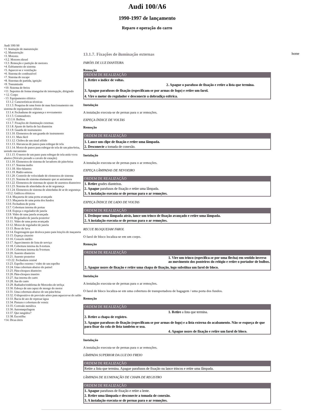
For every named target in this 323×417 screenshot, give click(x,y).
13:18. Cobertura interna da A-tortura (28, 246)
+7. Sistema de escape (17, 77)
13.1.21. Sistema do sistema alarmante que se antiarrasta (39, 179)
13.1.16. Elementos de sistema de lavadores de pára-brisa (39, 161)
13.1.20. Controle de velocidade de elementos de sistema (39, 175)
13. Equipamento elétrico (20, 98)
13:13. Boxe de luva (18, 228)
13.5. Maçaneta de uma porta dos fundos (30, 200)
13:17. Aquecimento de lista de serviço (29, 242)
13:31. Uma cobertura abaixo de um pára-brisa (33, 291)
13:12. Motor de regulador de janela (27, 225)
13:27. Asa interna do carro (22, 277)
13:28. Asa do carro (17, 281)
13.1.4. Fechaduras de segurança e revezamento (34, 112)
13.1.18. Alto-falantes (18, 168)
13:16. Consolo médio (19, 239)
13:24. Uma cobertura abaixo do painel (29, 267)
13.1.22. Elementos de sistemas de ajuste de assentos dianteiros (43, 182)
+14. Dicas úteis (13, 320)
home (295, 53)
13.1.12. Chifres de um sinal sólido (26, 140)
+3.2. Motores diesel (16, 59)
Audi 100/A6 (12, 45)
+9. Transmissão (13, 84)
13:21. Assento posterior (20, 256)
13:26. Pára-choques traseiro (23, 274)
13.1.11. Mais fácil (17, 137)
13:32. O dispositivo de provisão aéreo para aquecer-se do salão (43, 295)
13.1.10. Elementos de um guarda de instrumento (35, 133)
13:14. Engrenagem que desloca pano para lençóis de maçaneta (43, 232)
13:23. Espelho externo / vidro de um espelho (33, 263)
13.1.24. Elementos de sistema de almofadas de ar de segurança (43, 189)
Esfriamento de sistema (22, 66)
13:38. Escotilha (15, 316)
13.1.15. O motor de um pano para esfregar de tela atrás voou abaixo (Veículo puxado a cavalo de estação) (41, 156)
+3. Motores (11, 56)
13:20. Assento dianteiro (20, 253)
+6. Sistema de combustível (20, 73)
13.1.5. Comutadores (18, 115)
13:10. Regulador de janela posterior (27, 217)
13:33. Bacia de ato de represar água (27, 298)
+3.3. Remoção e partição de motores (26, 63)
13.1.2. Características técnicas (24, 101)
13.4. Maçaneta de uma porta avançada (29, 196)
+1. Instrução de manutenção (21, 49)
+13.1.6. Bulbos (15, 119)
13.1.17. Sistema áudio (19, 165)
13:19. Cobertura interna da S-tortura (28, 249)
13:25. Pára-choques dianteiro (24, 270)
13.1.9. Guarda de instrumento (24, 130)
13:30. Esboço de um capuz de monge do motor (34, 288)
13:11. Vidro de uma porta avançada (27, 221)
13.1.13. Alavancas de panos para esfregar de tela (35, 144)
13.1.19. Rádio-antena (19, 172)
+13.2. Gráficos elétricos (20, 193)
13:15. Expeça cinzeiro (19, 235)
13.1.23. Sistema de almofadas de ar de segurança (35, 186)
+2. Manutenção (13, 52)
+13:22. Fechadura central (21, 260)
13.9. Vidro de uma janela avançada (27, 214)
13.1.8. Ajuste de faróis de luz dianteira (29, 126)
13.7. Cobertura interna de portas (25, 207)
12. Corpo (12, 94)
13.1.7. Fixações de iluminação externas (29, 122)
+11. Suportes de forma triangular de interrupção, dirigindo (39, 91)
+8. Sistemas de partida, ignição (23, 80)
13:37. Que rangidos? (18, 313)
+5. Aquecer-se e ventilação (20, 70)
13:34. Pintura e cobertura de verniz (27, 302)
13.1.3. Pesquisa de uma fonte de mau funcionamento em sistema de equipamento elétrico (38, 107)
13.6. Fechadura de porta (20, 203)
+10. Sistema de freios (17, 87)
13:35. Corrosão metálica (21, 305)
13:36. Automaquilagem (20, 309)
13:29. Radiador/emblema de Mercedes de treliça (35, 284)
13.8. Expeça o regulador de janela (26, 210)
